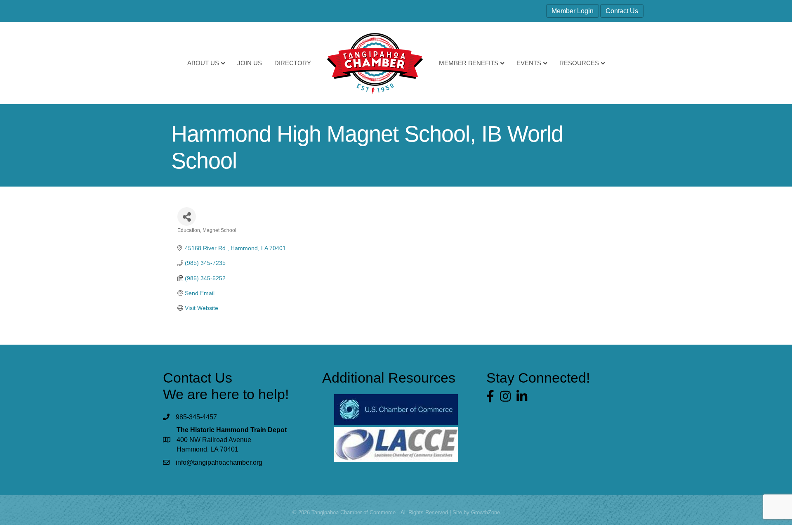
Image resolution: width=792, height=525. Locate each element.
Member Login (573, 10)
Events (528, 62)
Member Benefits (468, 62)
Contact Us (622, 10)
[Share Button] (186, 216)
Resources (579, 62)
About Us (203, 62)
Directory (292, 62)
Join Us (249, 62)
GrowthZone (485, 512)
